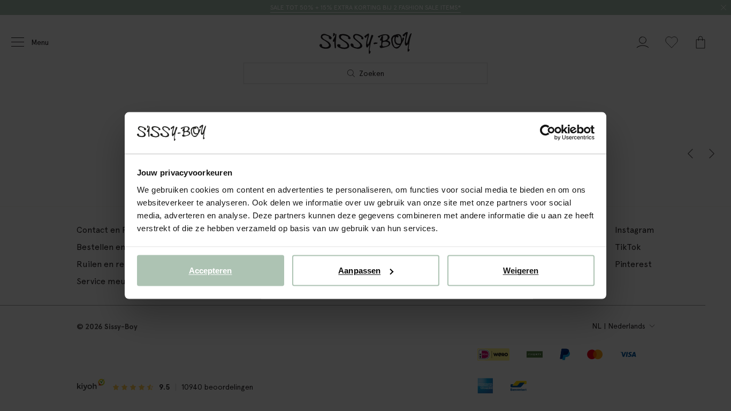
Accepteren (210, 270)
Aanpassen (359, 270)
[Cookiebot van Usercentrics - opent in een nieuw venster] (548, 133)
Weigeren (521, 270)
